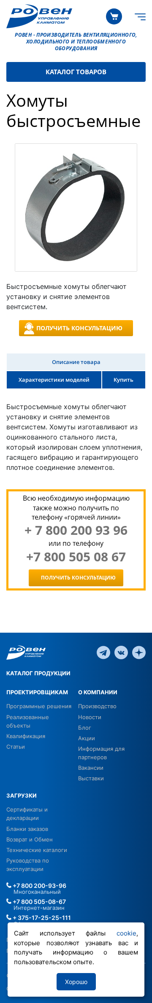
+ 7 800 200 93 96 (76, 530)
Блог (84, 727)
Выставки (91, 778)
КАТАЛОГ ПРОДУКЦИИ (38, 673)
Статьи (15, 746)
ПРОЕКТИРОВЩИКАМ (37, 692)
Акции (86, 738)
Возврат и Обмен (29, 839)
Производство (97, 706)
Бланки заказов (27, 828)
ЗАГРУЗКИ (21, 795)
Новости (89, 717)
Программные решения (38, 706)
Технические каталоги (36, 850)
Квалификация (25, 736)
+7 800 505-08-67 (38, 901)
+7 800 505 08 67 (76, 556)
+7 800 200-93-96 (38, 885)
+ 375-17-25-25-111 (41, 917)
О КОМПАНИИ (97, 692)
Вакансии (90, 767)
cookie (126, 933)
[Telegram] (103, 651)
